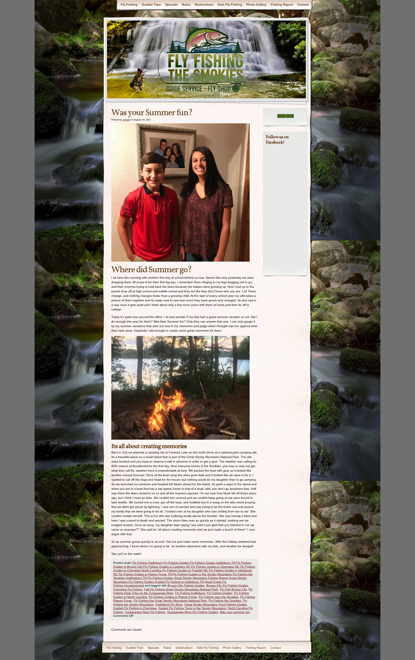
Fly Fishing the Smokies (225, 600)
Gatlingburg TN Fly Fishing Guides (149, 578)
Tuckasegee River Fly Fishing (145, 612)
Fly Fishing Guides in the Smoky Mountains (202, 574)
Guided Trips (151, 4)
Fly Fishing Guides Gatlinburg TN (212, 563)
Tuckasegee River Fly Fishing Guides (192, 612)
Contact (303, 4)
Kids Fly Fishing (230, 4)
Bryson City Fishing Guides (186, 585)
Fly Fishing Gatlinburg (147, 563)
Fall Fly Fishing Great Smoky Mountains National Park (181, 589)
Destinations (204, 4)
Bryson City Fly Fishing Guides (227, 585)
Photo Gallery (256, 4)
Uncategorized (134, 585)
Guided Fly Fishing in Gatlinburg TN (179, 582)
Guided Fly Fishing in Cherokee (134, 608)
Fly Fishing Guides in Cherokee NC (215, 566)
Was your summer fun (235, 612)
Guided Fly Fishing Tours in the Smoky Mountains (192, 608)
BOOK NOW (285, 116)
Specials (171, 4)
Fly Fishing (129, 4)
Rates (186, 4)
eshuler (126, 119)
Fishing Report (282, 4)
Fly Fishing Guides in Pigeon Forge (173, 597)
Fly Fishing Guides (176, 563)
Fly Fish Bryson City (233, 589)
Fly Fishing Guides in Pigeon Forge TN (145, 574)
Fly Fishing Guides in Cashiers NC (166, 566)
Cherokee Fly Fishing (127, 589)
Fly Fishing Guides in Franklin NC (185, 570)
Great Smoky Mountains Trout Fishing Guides (215, 604)
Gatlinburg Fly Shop (169, 604)
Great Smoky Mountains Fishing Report (201, 578)
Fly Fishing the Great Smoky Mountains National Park (170, 600)
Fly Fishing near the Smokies (218, 597)
